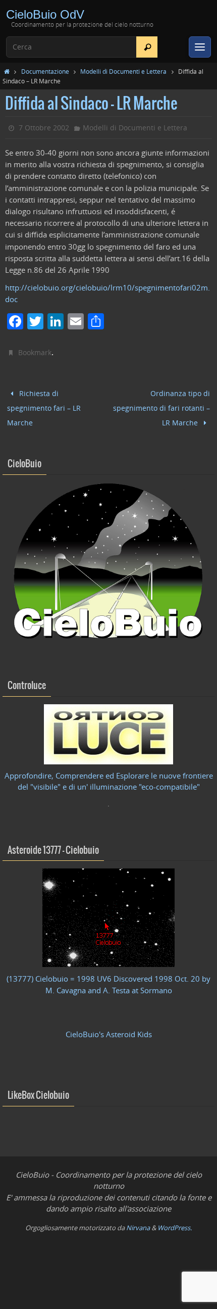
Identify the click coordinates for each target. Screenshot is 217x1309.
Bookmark (34, 352)
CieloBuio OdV (45, 14)
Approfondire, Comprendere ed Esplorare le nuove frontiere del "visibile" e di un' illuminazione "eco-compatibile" (109, 774)
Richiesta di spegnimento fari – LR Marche (44, 404)
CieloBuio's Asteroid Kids (109, 1028)
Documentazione (45, 71)
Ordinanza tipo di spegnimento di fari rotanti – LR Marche (161, 404)
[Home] (7, 71)
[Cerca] (147, 47)
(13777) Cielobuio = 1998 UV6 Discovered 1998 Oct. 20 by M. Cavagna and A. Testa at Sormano (108, 977)
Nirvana (138, 1220)
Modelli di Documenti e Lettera (123, 71)
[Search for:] (81, 47)
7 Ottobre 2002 (44, 127)
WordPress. (174, 1220)
